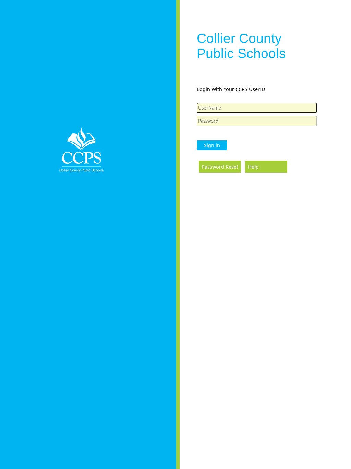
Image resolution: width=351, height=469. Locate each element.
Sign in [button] (212, 145)
